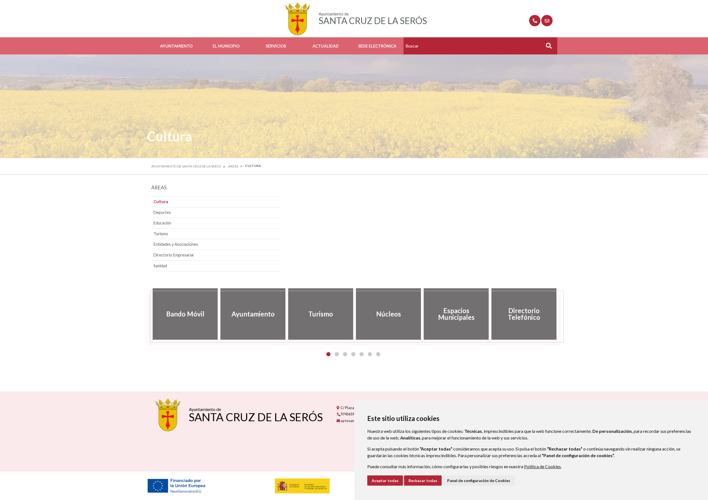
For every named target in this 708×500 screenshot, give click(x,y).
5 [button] (362, 354)
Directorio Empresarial (173, 255)
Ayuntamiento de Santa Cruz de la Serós (186, 166)
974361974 (349, 414)
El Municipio (226, 46)
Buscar (546, 47)
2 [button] (337, 354)
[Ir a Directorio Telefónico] (534, 20)
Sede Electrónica (377, 46)
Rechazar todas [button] (422, 480)
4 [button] (353, 354)
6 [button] (370, 354)
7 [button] (378, 354)
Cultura (160, 201)
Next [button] (561, 314)
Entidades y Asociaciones (175, 244)
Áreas (233, 166)
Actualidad (326, 46)
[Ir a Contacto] (547, 20)
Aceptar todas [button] (385, 480)
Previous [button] (147, 314)
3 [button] (345, 354)
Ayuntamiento (176, 46)
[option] (185, 314)
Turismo (160, 233)
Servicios (276, 46)
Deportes (162, 212)
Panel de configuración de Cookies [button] (478, 480)
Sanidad (160, 265)
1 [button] (328, 354)
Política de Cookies (542, 466)
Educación (162, 223)
